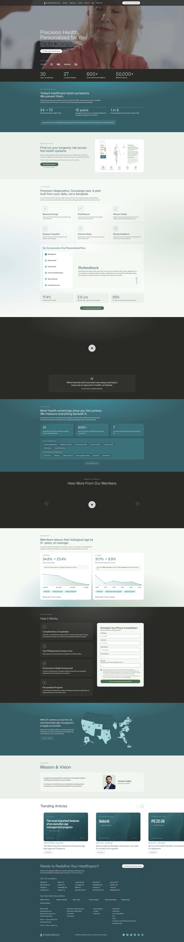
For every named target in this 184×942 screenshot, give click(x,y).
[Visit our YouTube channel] (123, 934)
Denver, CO (61, 885)
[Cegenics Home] (52, 3)
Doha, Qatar (76, 900)
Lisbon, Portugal (93, 900)
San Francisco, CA (98, 890)
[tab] (58, 254)
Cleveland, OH (44, 890)
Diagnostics (73, 3)
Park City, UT (96, 882)
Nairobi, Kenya (125, 900)
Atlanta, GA (43, 882)
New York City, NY (80, 890)
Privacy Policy (127, 677)
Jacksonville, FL (79, 882)
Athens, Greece (44, 900)
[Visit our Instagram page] (135, 934)
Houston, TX (61, 890)
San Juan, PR (114, 882)
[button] (92, 348)
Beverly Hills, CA (45, 885)
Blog (92, 3)
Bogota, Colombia (61, 900)
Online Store (99, 3)
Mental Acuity (100, 843)
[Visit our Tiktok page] (138, 934)
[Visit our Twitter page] (142, 934)
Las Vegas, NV (79, 885)
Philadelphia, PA (97, 885)
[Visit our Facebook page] (131, 934)
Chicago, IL (43, 887)
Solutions (65, 3)
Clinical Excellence (49, 843)
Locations (80, 3)
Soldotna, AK (114, 885)
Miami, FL (78, 887)
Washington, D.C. (115, 890)
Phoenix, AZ (96, 887)
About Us (87, 3)
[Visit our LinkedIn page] (127, 934)
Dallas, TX (61, 882)
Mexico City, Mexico (111, 900)
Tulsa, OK (113, 887)
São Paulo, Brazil (45, 903)
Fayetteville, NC (62, 887)
